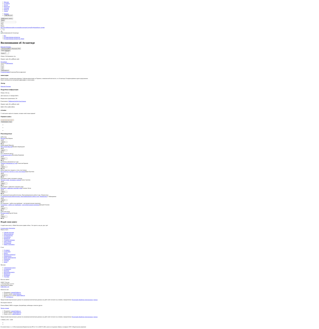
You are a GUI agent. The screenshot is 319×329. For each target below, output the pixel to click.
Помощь (6, 14)
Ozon (20, 101)
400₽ (2, 150)
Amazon (23, 101)
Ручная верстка (8, 235)
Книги (6, 253)
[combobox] (159, 22)
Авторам (6, 8)
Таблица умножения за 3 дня (9, 163)
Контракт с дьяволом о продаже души (11, 188)
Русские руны (5, 213)
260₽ (2, 200)
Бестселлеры (16, 27)
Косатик (3, 138)
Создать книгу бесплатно (8, 228)
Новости (6, 9)
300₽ (2, 208)
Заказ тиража (7, 241)
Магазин (6, 2)
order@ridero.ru (20, 295)
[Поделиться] (2, 68)
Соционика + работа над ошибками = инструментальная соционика (20, 205)
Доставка (6, 276)
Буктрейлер (7, 237)
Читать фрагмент (5, 50)
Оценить (10, 63)
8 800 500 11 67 (5, 287)
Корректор (7, 238)
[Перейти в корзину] (4, 30)
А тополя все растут (6, 155)
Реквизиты (7, 259)
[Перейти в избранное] (2, 30)
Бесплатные (23, 27)
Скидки (29, 27)
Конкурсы (7, 6)
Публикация (7, 243)
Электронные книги (10, 267)
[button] (159, 24)
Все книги (4, 27)
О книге (3, 72)
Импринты (10, 27)
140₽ (2, 142)
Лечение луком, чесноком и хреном (11, 180)
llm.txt (5, 262)
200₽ (2, 175)
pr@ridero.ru (9, 297)
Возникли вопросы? (9, 254)
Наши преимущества (10, 257)
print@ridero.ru (17, 294)
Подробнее (4, 62)
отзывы (7, 72)
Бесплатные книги (9, 272)
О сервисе (7, 3)
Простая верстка (8, 234)
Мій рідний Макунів (6, 146)
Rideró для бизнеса (9, 244)
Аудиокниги (7, 269)
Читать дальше (5, 308)
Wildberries (11, 101)
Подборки (34, 27)
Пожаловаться (5, 70)
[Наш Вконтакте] (5, 322)
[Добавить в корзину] (7, 52)
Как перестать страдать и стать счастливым (13, 171)
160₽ (2, 167)
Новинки (6, 270)
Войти (2, 20)
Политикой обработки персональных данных (85, 299)
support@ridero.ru (16, 292)
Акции (6, 11)
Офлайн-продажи (9, 232)
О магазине (7, 251)
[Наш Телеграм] (4, 324)
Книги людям (41, 27)
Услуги (6, 5)
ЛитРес (16, 101)
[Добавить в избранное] (2, 65)
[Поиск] (2, 24)
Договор (6, 260)
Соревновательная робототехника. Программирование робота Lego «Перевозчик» (24, 196)
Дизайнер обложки (9, 240)
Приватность (7, 256)
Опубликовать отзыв (6, 122)
